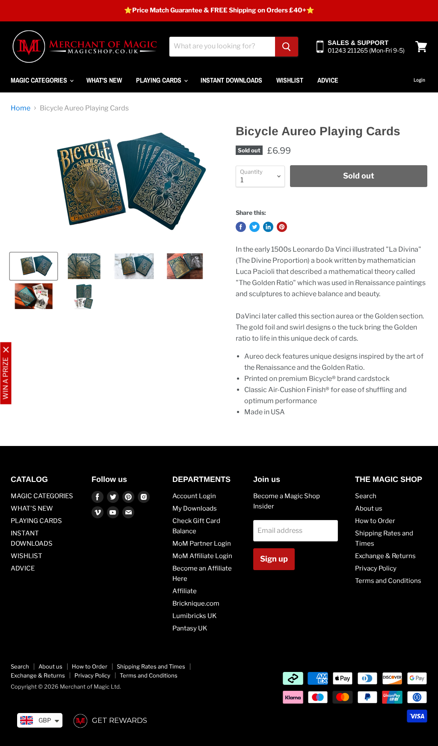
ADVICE (327, 80)
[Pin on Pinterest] (282, 227)
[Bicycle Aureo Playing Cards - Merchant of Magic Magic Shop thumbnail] (33, 266)
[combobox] (222, 46)
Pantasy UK (189, 628)
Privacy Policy (376, 568)
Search (365, 496)
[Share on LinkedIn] (268, 227)
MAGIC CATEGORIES (40, 80)
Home (20, 108)
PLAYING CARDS (159, 80)
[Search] (286, 46)
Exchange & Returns (385, 556)
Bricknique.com (195, 603)
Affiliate (184, 591)
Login (419, 80)
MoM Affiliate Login (202, 556)
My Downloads (194, 508)
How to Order (375, 521)
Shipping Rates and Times (151, 666)
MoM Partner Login (201, 543)
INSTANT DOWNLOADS (231, 80)
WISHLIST (289, 80)
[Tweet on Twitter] (254, 227)
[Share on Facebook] (241, 227)
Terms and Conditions (388, 581)
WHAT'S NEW (104, 80)
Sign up (274, 558)
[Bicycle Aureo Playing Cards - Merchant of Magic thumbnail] (83, 266)
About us (368, 508)
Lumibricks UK (194, 616)
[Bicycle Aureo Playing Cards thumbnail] (184, 266)
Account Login (194, 496)
